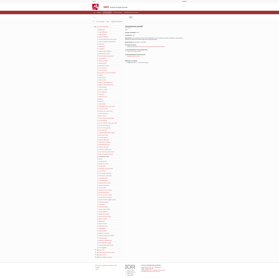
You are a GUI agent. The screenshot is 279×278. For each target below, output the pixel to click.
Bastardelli (101, 44)
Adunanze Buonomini (103, 147)
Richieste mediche (102, 219)
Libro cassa (101, 94)
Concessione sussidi (103, 156)
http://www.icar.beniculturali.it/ (153, 271)
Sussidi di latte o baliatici (104, 209)
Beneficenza (101, 204)
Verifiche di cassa (102, 96)
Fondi (107, 21)
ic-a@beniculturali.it (148, 268)
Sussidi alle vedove (103, 178)
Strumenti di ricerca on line (131, 12)
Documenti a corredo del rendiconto (107, 72)
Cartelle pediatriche (103, 211)
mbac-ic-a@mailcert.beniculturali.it (157, 270)
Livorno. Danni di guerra (104, 125)
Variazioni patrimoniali (103, 139)
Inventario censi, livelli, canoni (105, 111)
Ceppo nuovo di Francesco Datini (107, 252)
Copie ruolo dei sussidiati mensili (106, 151)
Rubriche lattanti (102, 230)
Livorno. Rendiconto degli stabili (106, 118)
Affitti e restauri (102, 116)
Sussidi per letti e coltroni (104, 183)
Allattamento (101, 221)
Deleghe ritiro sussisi (103, 163)
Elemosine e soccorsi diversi (105, 190)
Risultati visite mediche (103, 214)
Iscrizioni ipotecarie (103, 113)
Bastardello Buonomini (104, 144)
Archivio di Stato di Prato (133, 56)
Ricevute (100, 99)
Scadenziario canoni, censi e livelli (106, 106)
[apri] (95, 250)
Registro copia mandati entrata (105, 84)
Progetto (99, 12)
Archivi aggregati (102, 247)
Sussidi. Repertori (102, 161)
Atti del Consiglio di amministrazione (107, 41)
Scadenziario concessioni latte (105, 168)
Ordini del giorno (102, 34)
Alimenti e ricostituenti (103, 233)
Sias (95, 1)
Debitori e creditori (103, 89)
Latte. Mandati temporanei (104, 173)
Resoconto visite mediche (104, 216)
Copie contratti (102, 104)
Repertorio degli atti (103, 37)
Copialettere (101, 48)
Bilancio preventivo (103, 60)
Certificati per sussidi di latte (105, 175)
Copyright (97, 267)
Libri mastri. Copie (102, 130)
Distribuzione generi (103, 202)
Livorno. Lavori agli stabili (104, 128)
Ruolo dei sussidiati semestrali (105, 154)
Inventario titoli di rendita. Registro (106, 132)
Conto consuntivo (102, 70)
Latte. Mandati (102, 171)
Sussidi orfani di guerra (103, 192)
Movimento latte (102, 223)
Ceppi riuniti (101, 250)
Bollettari (100, 75)
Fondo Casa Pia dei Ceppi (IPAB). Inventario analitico (152, 46)
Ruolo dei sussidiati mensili (104, 149)
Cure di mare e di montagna (105, 195)
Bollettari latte (101, 228)
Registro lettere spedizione (104, 51)
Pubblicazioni (101, 46)
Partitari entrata (102, 80)
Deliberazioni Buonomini (104, 142)
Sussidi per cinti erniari (103, 185)
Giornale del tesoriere (103, 65)
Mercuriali (100, 101)
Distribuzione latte (102, 226)
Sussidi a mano (102, 187)
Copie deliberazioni (103, 32)
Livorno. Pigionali (102, 120)
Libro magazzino (102, 92)
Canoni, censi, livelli (103, 108)
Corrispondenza (102, 58)
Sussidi (100, 159)
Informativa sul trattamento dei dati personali (105, 265)
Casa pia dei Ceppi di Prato (134, 51)
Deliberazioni (101, 29)
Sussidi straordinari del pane (105, 197)
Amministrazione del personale (105, 245)
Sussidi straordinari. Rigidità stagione (107, 199)
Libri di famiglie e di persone (105, 257)
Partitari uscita (101, 77)
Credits (96, 269)
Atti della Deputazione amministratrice (107, 39)
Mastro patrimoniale (103, 135)
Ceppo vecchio (102, 254)
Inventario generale (103, 137)
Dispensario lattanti (103, 207)
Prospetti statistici (102, 238)
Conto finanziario (102, 68)
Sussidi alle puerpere (103, 180)
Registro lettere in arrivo (104, 53)
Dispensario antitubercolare (105, 240)
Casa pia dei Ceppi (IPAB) (102, 26)
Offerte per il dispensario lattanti (106, 235)
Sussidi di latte (101, 166)
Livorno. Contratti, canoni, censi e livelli (107, 123)
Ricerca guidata (107, 12)
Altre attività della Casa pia (104, 242)
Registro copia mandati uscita (105, 82)
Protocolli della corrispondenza (105, 56)
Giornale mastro (102, 63)
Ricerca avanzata (117, 12)
